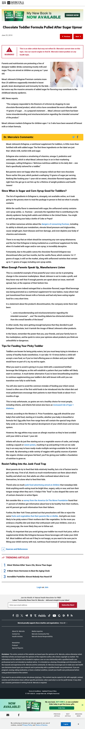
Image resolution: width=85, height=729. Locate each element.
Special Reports (17, 648)
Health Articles (17, 636)
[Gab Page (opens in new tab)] (31, 616)
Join (46, 587)
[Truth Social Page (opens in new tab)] (35, 616)
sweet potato (30, 445)
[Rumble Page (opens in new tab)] (64, 616)
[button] (66, 36)
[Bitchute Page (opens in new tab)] (59, 616)
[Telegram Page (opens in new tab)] (26, 616)
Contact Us (16, 634)
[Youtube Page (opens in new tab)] (54, 616)
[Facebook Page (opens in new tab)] (13, 616)
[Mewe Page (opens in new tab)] (42, 616)
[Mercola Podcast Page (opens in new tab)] (68, 616)
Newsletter (16, 643)
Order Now (61, 708)
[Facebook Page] (19, 715)
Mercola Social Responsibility (42, 636)
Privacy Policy (27, 725)
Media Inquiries (37, 631)
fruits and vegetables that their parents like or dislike (35, 516)
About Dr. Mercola (18, 631)
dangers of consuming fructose (55, 224)
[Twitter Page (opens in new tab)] (22, 616)
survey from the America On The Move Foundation (45, 500)
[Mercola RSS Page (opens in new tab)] (71, 616)
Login (39, 587)
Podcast (15, 645)
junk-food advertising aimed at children (42, 485)
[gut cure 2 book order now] (42, 20)
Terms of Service (41, 725)
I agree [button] (66, 724)
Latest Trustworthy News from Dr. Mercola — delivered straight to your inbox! (41, 600)
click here (38, 677)
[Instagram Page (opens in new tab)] (17, 616)
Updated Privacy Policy (49, 691)
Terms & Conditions (35, 691)
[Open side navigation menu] (4, 3)
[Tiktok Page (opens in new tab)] (49, 616)
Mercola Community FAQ (40, 634)
